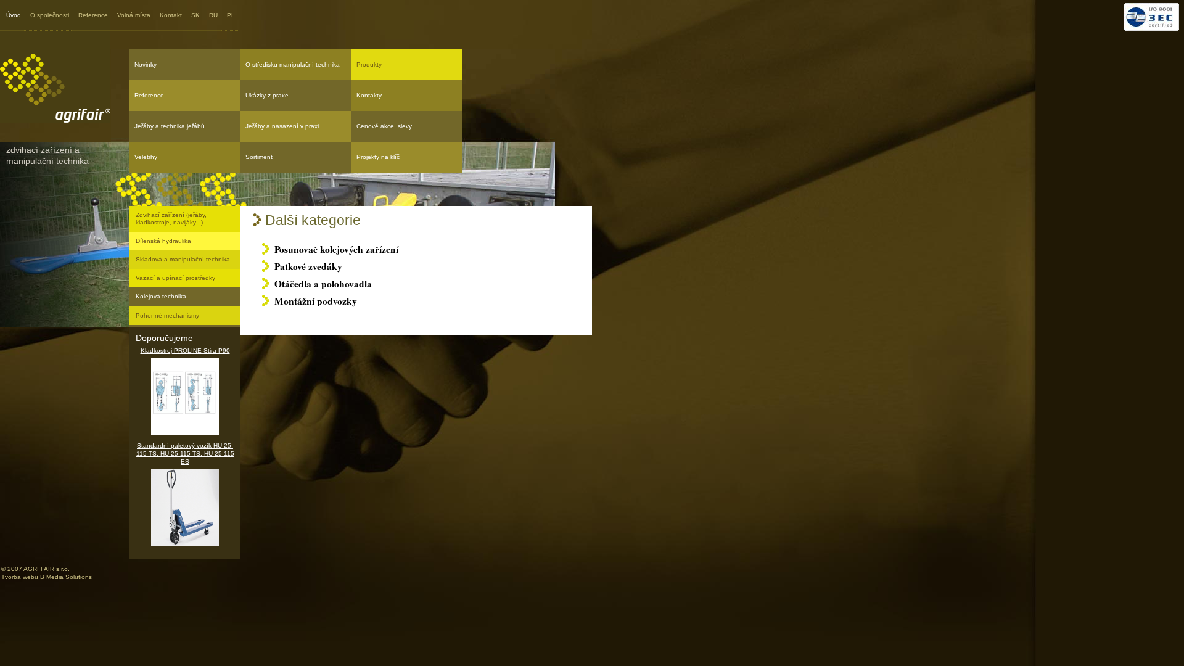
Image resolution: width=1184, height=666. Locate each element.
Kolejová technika (161, 296)
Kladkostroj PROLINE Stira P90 (185, 350)
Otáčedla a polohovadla (323, 283)
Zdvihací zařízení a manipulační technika (47, 155)
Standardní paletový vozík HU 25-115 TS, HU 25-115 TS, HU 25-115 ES (185, 453)
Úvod (13, 15)
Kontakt (171, 15)
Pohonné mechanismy (167, 315)
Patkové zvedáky (308, 266)
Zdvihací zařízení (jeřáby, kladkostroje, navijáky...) (171, 219)
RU (213, 15)
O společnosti (49, 15)
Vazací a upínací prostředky (175, 277)
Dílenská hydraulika (163, 240)
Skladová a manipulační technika (183, 259)
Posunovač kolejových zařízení (336, 249)
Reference (93, 15)
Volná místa (133, 15)
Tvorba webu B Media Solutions (46, 577)
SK (195, 15)
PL (231, 15)
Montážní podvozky (315, 301)
